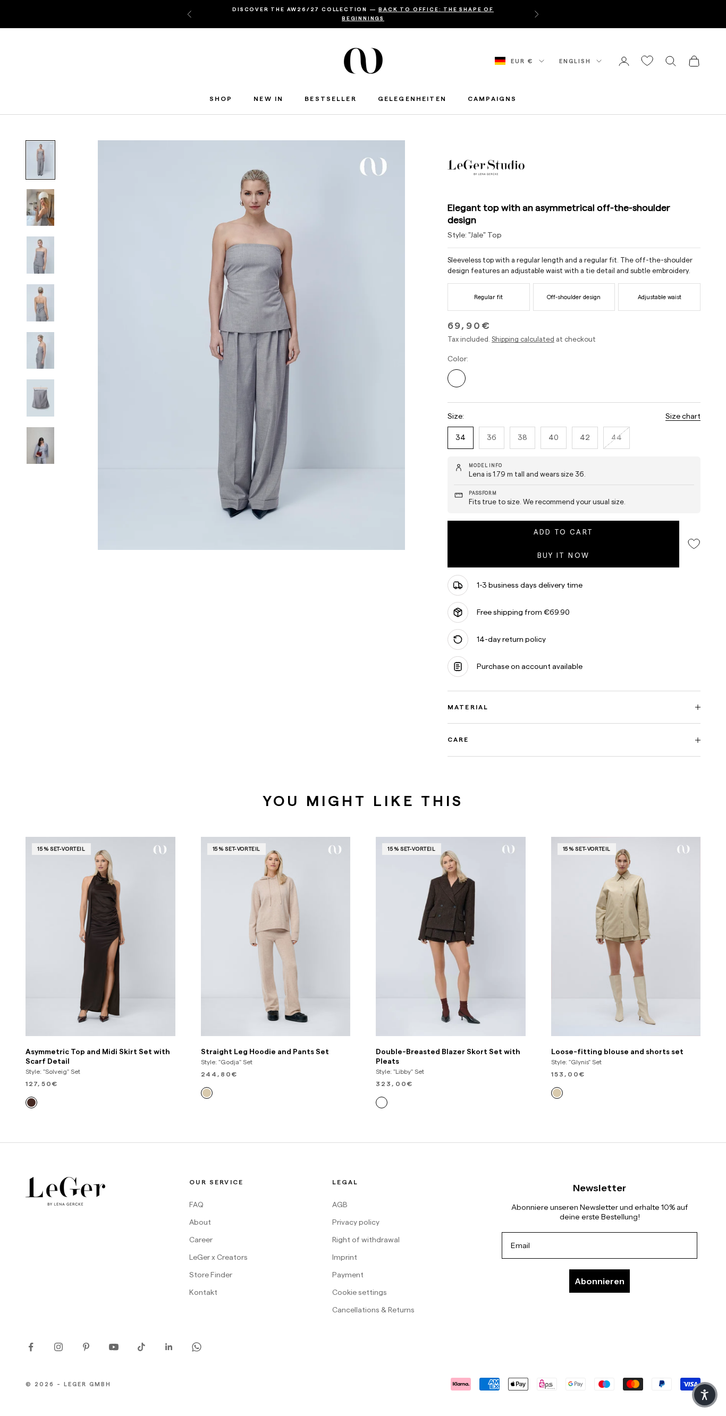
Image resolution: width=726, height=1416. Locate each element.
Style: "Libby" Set (400, 1071)
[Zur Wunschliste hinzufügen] (647, 60)
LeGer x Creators (218, 1257)
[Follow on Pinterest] (86, 1347)
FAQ (196, 1204)
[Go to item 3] (40, 255)
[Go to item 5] (40, 350)
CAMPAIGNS (492, 98)
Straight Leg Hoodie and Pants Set (265, 1051)
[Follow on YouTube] (113, 1347)
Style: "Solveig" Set (53, 1071)
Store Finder (210, 1274)
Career (201, 1239)
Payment (348, 1274)
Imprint (344, 1257)
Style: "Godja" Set (226, 1061)
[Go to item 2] (40, 207)
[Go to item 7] (40, 445)
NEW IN (268, 98)
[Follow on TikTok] (141, 1347)
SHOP (221, 98)
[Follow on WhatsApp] (196, 1347)
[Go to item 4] (40, 303)
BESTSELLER (331, 98)
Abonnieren (599, 1281)
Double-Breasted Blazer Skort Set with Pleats (448, 1056)
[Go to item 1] (40, 160)
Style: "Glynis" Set (576, 1061)
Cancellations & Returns (373, 1309)
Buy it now (563, 555)
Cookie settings (359, 1292)
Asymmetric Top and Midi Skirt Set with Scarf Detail (98, 1056)
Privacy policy (355, 1222)
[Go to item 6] (40, 398)
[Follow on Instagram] (58, 1347)
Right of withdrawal (366, 1239)
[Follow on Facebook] (31, 1347)
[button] (704, 1394)
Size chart (682, 416)
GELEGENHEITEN (412, 98)
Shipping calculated (523, 339)
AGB (340, 1204)
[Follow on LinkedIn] (169, 1347)
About (200, 1222)
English (575, 61)
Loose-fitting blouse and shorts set (617, 1051)
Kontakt (203, 1292)
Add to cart (564, 532)
